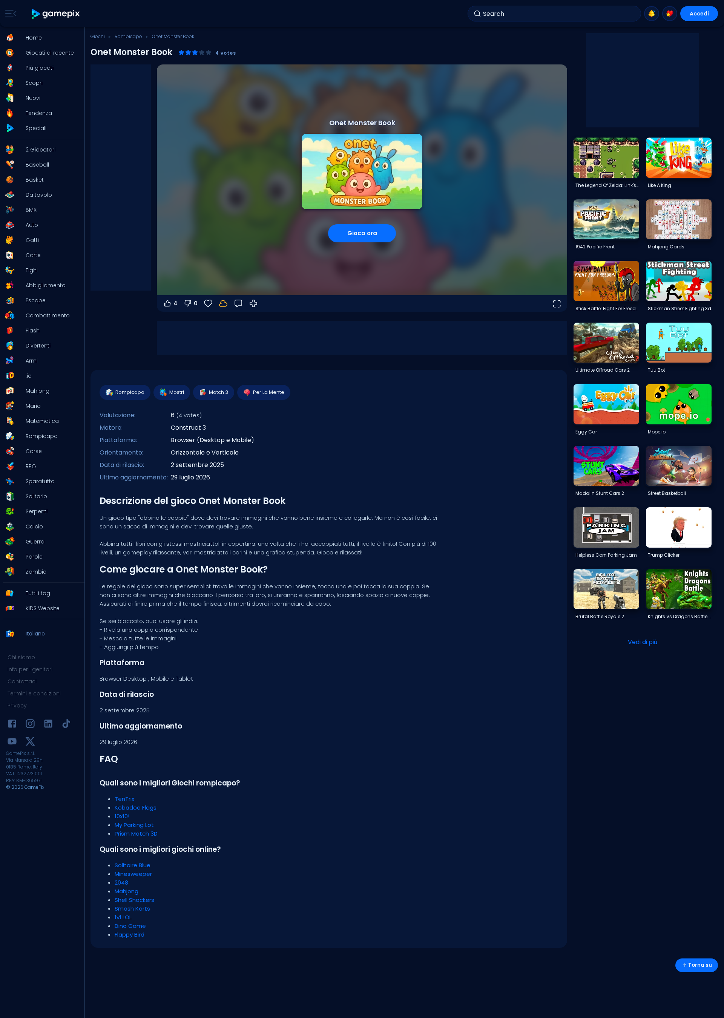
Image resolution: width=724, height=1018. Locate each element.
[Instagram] (30, 725)
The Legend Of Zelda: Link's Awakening (607, 185)
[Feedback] (238, 303)
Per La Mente (268, 392)
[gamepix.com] (56, 14)
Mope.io (657, 432)
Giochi (97, 36)
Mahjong (126, 891)
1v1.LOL (123, 917)
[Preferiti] (669, 13)
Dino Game (130, 926)
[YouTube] (12, 742)
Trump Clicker (664, 555)
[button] (40, 37)
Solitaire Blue (132, 865)
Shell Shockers (134, 900)
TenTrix (124, 799)
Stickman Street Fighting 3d (679, 308)
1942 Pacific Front (595, 246)
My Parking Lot (134, 825)
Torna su (700, 965)
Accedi (699, 13)
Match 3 (218, 392)
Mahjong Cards (666, 246)
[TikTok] (66, 725)
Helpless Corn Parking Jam (606, 555)
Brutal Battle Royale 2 (599, 616)
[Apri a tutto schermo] (556, 303)
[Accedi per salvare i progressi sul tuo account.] (223, 303)
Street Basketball (667, 493)
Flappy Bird (129, 934)
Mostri (176, 392)
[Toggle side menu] (9, 13)
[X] (30, 742)
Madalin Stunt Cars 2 (599, 493)
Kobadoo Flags (135, 807)
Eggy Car (586, 432)
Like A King (659, 185)
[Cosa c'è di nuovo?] (651, 13)
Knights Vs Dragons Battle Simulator (679, 616)
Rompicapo (128, 36)
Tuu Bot (656, 370)
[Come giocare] (253, 303)
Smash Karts (132, 908)
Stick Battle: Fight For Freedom (607, 308)
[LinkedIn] (48, 725)
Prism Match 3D (136, 833)
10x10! (122, 816)
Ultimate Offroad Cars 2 (602, 370)
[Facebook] (12, 725)
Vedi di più (642, 642)
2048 (121, 882)
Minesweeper (133, 874)
